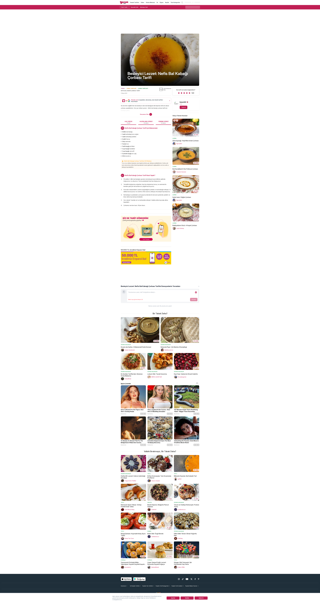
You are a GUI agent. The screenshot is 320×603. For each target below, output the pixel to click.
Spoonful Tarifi (134, 7)
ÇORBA (174, 138)
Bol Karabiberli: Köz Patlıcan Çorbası (185, 169)
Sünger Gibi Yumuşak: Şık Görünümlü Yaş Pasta (183, 563)
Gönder (194, 299)
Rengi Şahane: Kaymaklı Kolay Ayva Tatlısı (133, 534)
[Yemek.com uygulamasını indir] (126, 579)
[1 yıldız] (179, 93)
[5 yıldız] (189, 93)
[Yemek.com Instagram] (179, 579)
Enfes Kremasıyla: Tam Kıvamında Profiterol (159, 477)
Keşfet (167, 2)
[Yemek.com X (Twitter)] (191, 579)
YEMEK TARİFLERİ (131, 88)
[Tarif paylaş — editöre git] (146, 228)
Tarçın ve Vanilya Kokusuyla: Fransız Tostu (186, 505)
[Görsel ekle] (195, 292)
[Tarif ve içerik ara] (182, 3)
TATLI (149, 473)
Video (142, 2)
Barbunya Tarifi (144, 7)
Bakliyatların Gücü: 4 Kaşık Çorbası (184, 225)
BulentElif (183, 102)
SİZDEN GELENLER (126, 344)
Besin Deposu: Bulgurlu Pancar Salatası (158, 505)
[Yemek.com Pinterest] (198, 579)
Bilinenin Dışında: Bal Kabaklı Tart (185, 476)
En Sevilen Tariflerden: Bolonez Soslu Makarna (132, 375)
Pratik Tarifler (124, 7)
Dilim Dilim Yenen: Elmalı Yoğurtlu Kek (185, 534)
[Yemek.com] (124, 2)
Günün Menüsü (150, 2)
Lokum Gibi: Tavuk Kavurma (157, 374)
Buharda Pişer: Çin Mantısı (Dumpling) (174, 347)
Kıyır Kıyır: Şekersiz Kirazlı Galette (186, 374)
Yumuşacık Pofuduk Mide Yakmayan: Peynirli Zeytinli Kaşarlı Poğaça (132, 563)
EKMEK (149, 531)
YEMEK (123, 88)
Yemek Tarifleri (134, 2)
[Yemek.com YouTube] (187, 579)
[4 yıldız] (187, 93)
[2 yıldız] (181, 93)
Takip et (183, 107)
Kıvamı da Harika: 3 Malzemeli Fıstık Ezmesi (136, 347)
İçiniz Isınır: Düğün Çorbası (181, 197)
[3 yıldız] (184, 93)
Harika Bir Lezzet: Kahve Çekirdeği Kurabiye (133, 477)
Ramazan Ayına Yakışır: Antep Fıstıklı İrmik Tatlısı (131, 505)
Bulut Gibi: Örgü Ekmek (155, 534)
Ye (157, 2)
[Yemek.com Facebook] (195, 579)
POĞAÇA (123, 560)
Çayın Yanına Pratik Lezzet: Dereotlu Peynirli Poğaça (156, 563)
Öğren (161, 2)
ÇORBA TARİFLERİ (143, 88)
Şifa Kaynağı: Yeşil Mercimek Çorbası (185, 141)
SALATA (149, 502)
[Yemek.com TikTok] (182, 579)
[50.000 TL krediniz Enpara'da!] (146, 257)
